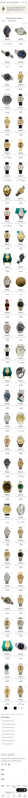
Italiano (19, 785)
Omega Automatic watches (8, 720)
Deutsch (13, 785)
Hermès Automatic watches (8, 734)
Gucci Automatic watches (7, 743)
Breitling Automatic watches (8, 740)
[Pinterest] (9, 764)
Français (8, 785)
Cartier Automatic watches (8, 727)
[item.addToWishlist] (25, 27)
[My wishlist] (23, 2)
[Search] (20, 2)
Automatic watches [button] (12, 20)
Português (24, 785)
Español (15, 787)
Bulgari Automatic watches (8, 730)
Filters (22, 789)
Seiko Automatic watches (7, 737)
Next (22, 708)
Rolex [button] (3, 20)
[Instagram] (5, 764)
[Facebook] (2, 764)
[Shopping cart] (26, 2)
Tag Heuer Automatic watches (8, 724)
